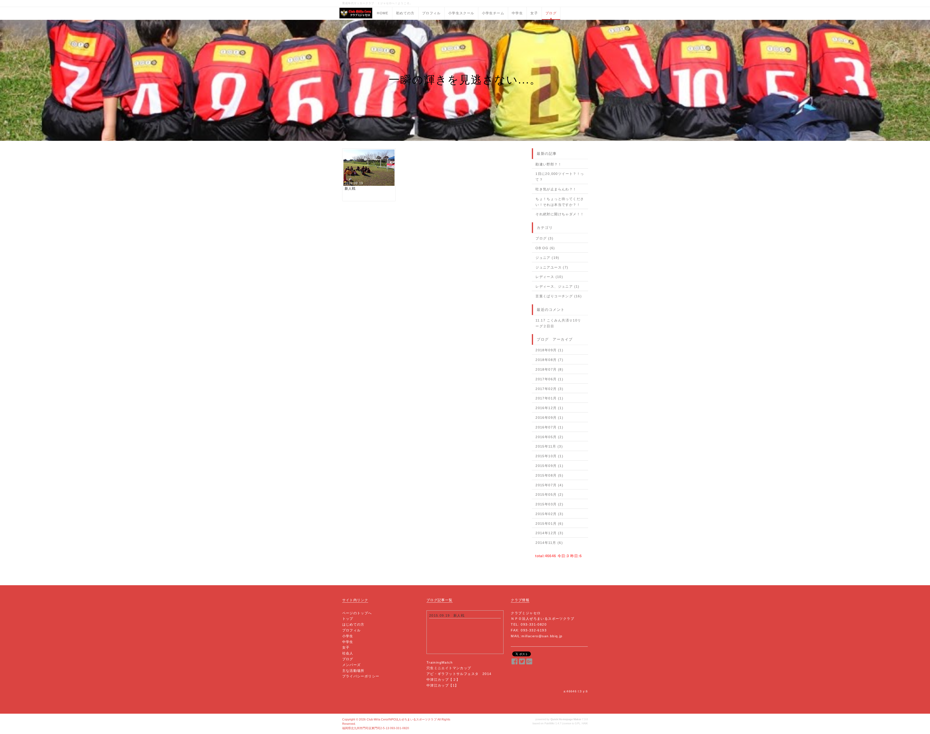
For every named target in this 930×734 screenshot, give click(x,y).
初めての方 (405, 13)
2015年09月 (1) (549, 466)
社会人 (347, 653)
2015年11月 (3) (549, 446)
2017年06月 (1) (549, 379)
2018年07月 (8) (549, 369)
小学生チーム (493, 13)
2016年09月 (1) (549, 417)
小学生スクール (461, 13)
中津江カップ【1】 (442, 685)
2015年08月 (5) (549, 475)
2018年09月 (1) (549, 350)
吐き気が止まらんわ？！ (555, 189)
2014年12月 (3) (549, 533)
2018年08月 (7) (549, 360)
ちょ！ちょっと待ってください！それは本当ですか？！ (559, 202)
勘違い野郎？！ (548, 164)
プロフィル (431, 13)
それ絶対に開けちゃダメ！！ (559, 214)
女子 (534, 13)
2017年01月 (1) (549, 398)
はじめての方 (353, 624)
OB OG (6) (545, 248)
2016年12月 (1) (549, 408)
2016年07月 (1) (549, 427)
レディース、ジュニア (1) (557, 286)
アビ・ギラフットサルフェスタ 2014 (459, 674)
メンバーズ (351, 665)
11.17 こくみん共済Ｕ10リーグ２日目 (558, 323)
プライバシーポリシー (361, 676)
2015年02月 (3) (549, 514)
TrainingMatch (439, 662)
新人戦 (459, 615)
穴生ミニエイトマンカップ (448, 668)
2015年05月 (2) (549, 494)
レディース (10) (549, 277)
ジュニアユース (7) (551, 267)
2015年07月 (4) (549, 485)
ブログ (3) (544, 238)
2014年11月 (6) (549, 543)
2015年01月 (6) (549, 523)
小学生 (347, 636)
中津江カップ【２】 (443, 680)
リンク (362, 600)
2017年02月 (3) (549, 389)
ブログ (551, 13)
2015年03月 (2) (549, 504)
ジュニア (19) (547, 258)
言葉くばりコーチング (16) (558, 296)
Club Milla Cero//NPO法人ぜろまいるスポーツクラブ (402, 719)
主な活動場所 (353, 671)
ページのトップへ (357, 613)
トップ (347, 619)
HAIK (585, 723)
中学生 (517, 13)
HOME (382, 13)
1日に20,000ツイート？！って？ (559, 176)
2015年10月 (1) (549, 456)
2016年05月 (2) (549, 437)
